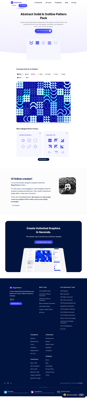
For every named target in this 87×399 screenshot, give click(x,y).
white (27, 77)
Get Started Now (15, 303)
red (28, 74)
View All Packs (42, 159)
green (56, 74)
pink (34, 74)
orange (49, 74)
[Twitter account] (5, 383)
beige (63, 74)
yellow (41, 74)
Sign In (14, 5)
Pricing (73, 2)
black (20, 77)
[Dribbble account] (8, 383)
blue (20, 74)
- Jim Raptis (15, 205)
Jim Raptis (80, 383)
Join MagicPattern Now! (43, 242)
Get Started (23, 5)
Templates (58, 2)
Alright (81, 394)
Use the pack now (42, 30)
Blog (66, 2)
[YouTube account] (11, 383)
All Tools (48, 2)
